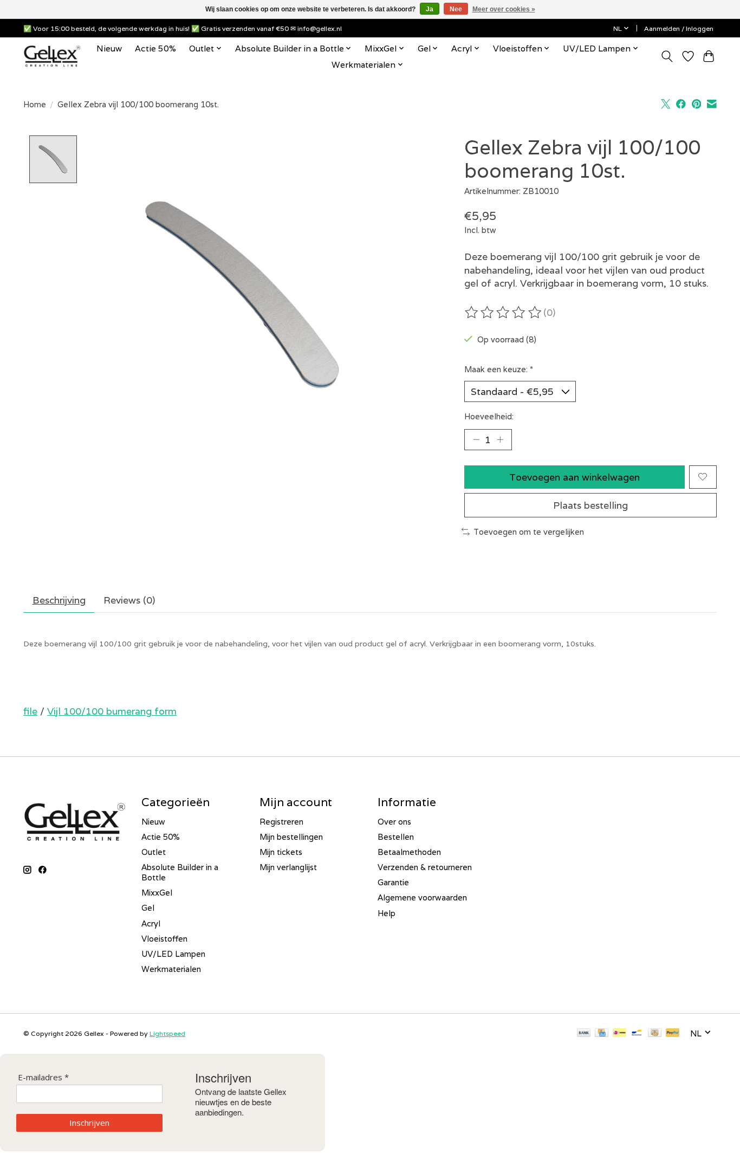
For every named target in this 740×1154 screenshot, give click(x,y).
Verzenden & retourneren (425, 867)
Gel (147, 908)
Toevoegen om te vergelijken (528, 532)
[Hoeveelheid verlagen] (476, 439)
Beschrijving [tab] (59, 600)
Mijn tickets (280, 852)
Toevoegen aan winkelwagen (574, 477)
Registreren (281, 821)
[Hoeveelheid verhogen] (500, 439)
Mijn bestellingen (291, 837)
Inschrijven (89, 1122)
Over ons (394, 821)
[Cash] (654, 1033)
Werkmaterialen (171, 969)
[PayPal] (673, 1033)
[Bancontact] (637, 1033)
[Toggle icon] (667, 56)
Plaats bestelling (590, 505)
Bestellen (396, 837)
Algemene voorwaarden (422, 897)
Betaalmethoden (409, 852)
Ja (429, 9)
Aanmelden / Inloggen (678, 28)
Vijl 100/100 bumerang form (112, 711)
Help (386, 913)
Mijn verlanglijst (288, 867)
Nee (456, 9)
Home (34, 104)
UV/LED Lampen (173, 954)
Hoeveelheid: (489, 416)
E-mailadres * (43, 1077)
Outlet (153, 852)
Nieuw (109, 48)
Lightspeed (167, 1033)
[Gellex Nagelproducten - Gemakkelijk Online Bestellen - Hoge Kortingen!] (52, 56)
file (30, 711)
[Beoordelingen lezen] (503, 313)
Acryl (150, 923)
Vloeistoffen (164, 938)
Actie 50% (155, 48)
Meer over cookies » (503, 9)
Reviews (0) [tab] (129, 600)
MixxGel (156, 892)
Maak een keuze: (498, 369)
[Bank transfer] (584, 1033)
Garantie (393, 882)
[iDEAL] (619, 1033)
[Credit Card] (601, 1033)
